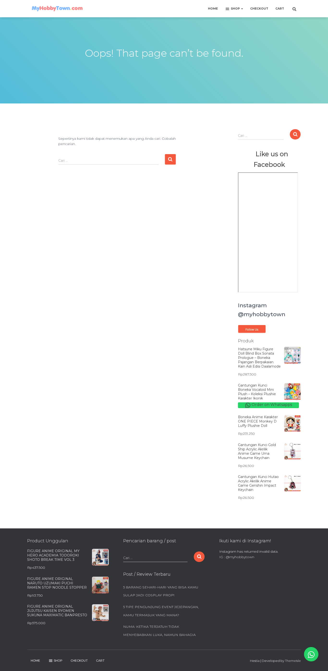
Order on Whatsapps (271, 404)
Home (213, 8)
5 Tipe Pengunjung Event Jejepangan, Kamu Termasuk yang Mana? (161, 611)
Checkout (259, 8)
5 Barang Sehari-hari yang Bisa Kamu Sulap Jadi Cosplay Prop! (160, 591)
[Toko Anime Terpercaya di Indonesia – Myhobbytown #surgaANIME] (57, 9)
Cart (279, 8)
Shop (236, 8)
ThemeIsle (293, 661)
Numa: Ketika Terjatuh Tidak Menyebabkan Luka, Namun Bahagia (159, 630)
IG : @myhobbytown (236, 557)
